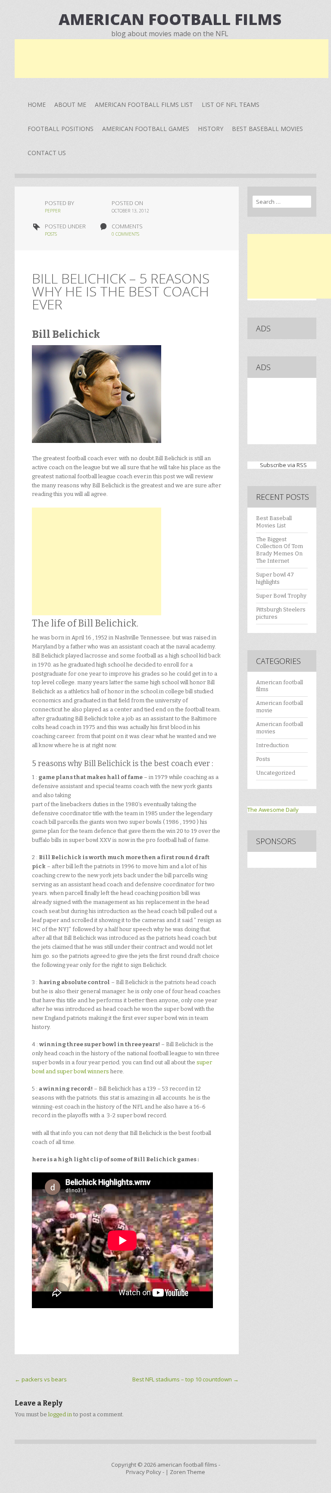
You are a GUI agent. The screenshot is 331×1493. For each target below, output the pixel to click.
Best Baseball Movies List (274, 522)
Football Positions (61, 129)
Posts (51, 234)
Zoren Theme (187, 1472)
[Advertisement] (171, 58)
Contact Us (47, 153)
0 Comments (125, 234)
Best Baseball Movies (267, 129)
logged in (60, 1414)
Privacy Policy (143, 1472)
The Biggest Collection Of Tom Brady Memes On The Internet (279, 550)
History (210, 129)
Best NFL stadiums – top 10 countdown (185, 1379)
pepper (52, 211)
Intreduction (272, 745)
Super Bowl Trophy (281, 595)
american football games (145, 129)
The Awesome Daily (273, 810)
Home (37, 104)
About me (70, 104)
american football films (170, 19)
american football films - (188, 1464)
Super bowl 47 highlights (275, 578)
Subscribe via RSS (283, 465)
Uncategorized (275, 773)
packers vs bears (41, 1379)
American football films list (144, 104)
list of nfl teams (230, 104)
